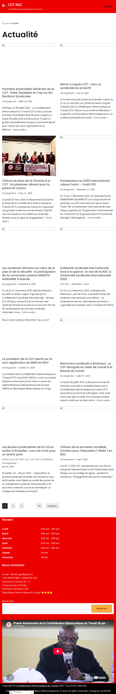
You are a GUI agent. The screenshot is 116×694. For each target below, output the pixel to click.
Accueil (5, 23)
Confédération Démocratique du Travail (37, 685)
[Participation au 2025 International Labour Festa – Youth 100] (87, 156)
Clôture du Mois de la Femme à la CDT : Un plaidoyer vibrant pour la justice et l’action (26, 184)
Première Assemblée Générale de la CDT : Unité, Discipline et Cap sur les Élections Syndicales (28, 92)
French (17, 692)
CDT (27, 459)
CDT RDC (64, 284)
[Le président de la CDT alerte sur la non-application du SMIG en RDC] (29, 336)
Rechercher (8, 601)
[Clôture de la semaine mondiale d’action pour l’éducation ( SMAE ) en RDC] (87, 424)
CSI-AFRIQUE (46, 459)
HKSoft (107, 690)
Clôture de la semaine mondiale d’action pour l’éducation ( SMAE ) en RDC (86, 450)
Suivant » (52, 505)
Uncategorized (9, 101)
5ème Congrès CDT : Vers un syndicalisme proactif (80, 86)
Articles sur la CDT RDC (13, 459)
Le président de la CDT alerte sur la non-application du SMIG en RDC (27, 361)
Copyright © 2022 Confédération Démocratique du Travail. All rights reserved (47, 690)
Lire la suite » (20, 129)
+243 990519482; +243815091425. (19, 577)
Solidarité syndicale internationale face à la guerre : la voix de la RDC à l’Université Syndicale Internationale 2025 (85, 273)
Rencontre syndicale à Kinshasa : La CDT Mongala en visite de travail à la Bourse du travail (86, 367)
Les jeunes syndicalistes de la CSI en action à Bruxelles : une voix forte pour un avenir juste (29, 450)
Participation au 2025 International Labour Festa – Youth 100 (84, 182)
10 (39, 505)
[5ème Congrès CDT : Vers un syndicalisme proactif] (87, 62)
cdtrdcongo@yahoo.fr (21, 574)
